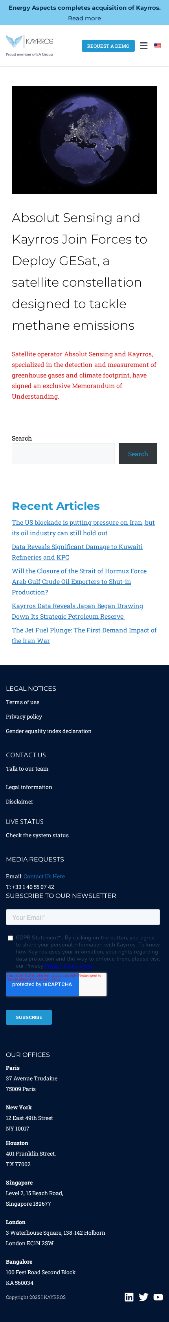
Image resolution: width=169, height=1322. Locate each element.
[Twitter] (144, 1297)
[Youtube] (158, 1297)
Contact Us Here (44, 876)
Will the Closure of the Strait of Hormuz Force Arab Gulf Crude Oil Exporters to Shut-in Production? (79, 581)
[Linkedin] (129, 1297)
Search (22, 438)
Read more (84, 18)
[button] (143, 45)
